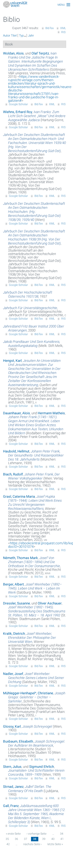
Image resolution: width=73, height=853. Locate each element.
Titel (14, 35)
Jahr (31, 35)
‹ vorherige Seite (36, 833)
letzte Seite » (55, 844)
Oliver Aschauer (50, 603)
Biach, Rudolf (13, 474)
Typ (21, 35)
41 (62, 838)
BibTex (49, 28)
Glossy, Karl (12, 726)
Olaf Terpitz (40, 53)
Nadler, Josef (13, 674)
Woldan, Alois (13, 53)
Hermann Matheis (51, 413)
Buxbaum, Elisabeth (18, 741)
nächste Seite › (32, 844)
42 (8, 844)
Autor (6, 35)
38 (34, 838)
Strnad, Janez (13, 787)
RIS (63, 32)
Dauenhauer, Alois (16, 413)
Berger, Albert (13, 584)
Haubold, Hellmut (16, 451)
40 (53, 838)
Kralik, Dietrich (14, 634)
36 (16, 838)
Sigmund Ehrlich (41, 767)
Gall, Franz (11, 806)
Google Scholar (18, 104)
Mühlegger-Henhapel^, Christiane (28, 693)
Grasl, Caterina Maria (19, 496)
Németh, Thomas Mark (20, 558)
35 (7, 838)
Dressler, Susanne (16, 603)
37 (25, 838)
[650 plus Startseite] (36, 4)
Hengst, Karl (12, 361)
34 (61, 833)
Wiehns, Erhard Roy (17, 112)
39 (43, 838)
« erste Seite (13, 833)
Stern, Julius (12, 767)
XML (63, 28)
